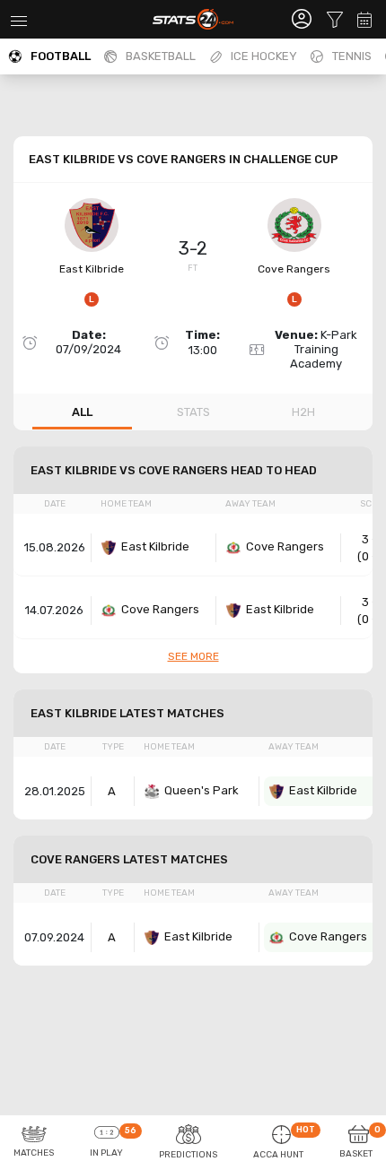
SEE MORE (193, 656)
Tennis (352, 56)
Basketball (161, 56)
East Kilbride (91, 269)
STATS (193, 412)
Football (61, 56)
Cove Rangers (294, 269)
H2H (303, 412)
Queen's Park (201, 790)
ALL (82, 412)
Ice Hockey (264, 56)
